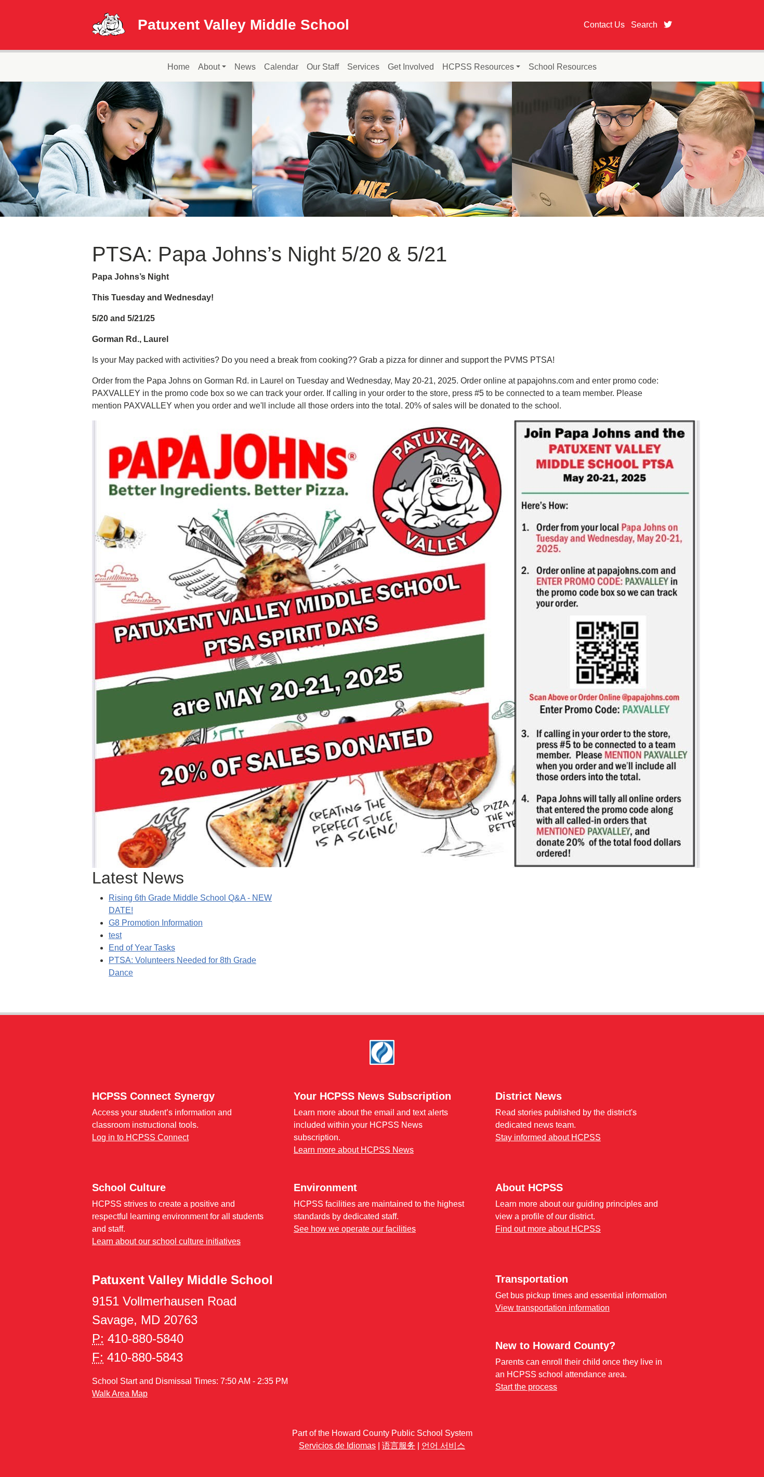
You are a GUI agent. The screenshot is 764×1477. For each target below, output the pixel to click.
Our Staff (323, 66)
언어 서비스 (443, 1445)
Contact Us (604, 24)
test (115, 935)
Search (644, 24)
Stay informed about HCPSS (548, 1137)
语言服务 (398, 1445)
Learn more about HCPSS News (354, 1149)
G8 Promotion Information (156, 922)
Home (178, 66)
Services (363, 66)
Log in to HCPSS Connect (140, 1137)
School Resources (563, 66)
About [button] (209, 66)
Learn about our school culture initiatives (166, 1241)
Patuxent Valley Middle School (243, 25)
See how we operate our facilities (355, 1228)
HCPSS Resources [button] (478, 66)
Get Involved (411, 66)
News (245, 66)
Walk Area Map (120, 1393)
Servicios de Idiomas (337, 1445)
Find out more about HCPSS (548, 1228)
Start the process (526, 1386)
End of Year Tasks (142, 947)
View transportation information (552, 1307)
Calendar (281, 66)
